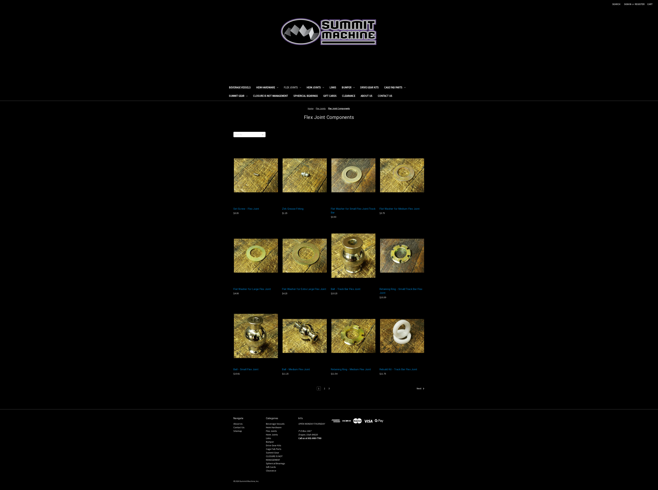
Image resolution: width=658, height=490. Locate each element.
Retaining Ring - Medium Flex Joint (351, 369)
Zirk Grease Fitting (292, 208)
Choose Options (353, 258)
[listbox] (254, 134)
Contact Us (385, 95)
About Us (366, 95)
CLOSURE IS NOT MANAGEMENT (270, 95)
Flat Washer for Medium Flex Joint (399, 208)
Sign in (627, 4)
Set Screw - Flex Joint (246, 208)
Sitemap (237, 431)
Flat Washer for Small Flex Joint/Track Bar (353, 210)
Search (616, 4)
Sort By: (238, 134)
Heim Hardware (265, 87)
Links (333, 87)
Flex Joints (291, 87)
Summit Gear (236, 95)
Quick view (255, 172)
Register (640, 4)
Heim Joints (314, 87)
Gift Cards (330, 95)
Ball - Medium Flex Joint (296, 369)
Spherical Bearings (306, 95)
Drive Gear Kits (369, 87)
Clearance (348, 95)
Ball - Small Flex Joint (245, 369)
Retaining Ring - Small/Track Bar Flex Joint (401, 291)
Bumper (346, 87)
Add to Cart (256, 178)
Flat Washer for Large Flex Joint (252, 289)
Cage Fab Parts (393, 87)
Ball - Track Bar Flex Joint (346, 289)
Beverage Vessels (240, 87)
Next (419, 388)
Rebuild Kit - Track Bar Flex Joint (398, 369)
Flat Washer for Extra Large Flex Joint (304, 289)
